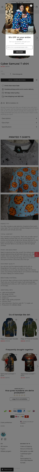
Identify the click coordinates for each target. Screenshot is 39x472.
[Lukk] (31, 6)
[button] (19, 236)
